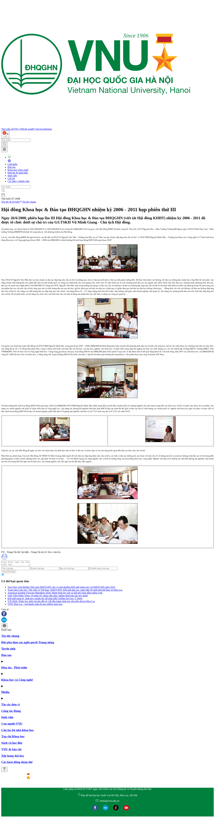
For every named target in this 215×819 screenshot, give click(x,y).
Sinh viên (12, 175)
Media (5, 692)
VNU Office (19, 129)
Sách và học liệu (11, 742)
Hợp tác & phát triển (18, 172)
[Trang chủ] (95, 126)
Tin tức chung (29, 202)
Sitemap (48, 129)
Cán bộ (11, 178)
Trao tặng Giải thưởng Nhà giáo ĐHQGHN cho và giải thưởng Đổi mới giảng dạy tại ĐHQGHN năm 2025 (61, 587)
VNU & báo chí (11, 749)
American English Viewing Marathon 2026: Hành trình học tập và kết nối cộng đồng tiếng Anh (55, 592)
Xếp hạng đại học (12, 755)
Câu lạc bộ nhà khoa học (17, 730)
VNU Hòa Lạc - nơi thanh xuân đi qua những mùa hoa (35, 604)
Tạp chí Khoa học (13, 736)
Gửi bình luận (9, 572)
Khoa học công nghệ (18, 170)
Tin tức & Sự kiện (11, 202)
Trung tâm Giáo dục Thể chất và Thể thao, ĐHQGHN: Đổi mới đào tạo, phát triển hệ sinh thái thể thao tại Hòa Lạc (65, 590)
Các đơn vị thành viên (18, 181)
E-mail (29, 129)
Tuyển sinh (8, 648)
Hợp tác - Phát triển (14, 667)
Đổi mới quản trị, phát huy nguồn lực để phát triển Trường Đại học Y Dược (45, 598)
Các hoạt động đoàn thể (16, 762)
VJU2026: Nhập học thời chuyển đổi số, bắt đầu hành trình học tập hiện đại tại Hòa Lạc (51, 601)
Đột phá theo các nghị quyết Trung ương (27, 642)
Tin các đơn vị (10, 704)
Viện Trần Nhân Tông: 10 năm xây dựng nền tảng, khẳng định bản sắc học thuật (48, 595)
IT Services (38, 129)
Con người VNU (12, 723)
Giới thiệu (12, 164)
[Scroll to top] (4, 769)
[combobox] (5, 135)
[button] (107, 614)
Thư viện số (7, 129)
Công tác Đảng (11, 711)
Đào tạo (11, 167)
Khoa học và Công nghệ (17, 679)
